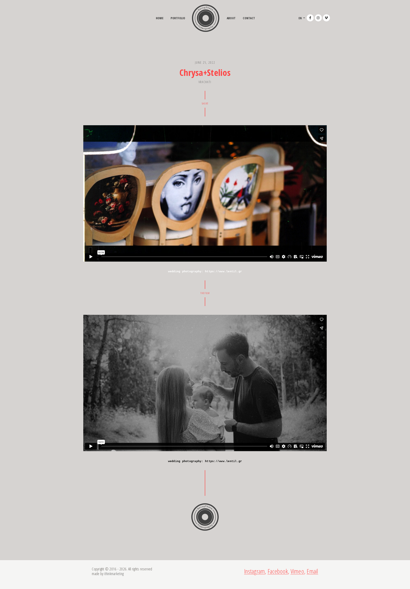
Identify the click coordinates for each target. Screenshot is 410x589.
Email (312, 571)
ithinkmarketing (114, 573)
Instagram (254, 571)
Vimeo (297, 571)
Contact (249, 18)
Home (159, 18)
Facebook (278, 571)
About (231, 18)
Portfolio (178, 18)
